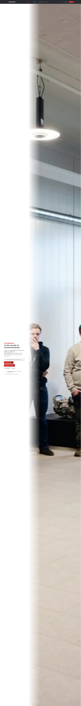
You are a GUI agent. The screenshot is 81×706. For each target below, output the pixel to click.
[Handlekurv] (62, 2)
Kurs (13, 368)
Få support (7, 368)
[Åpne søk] (60, 2)
